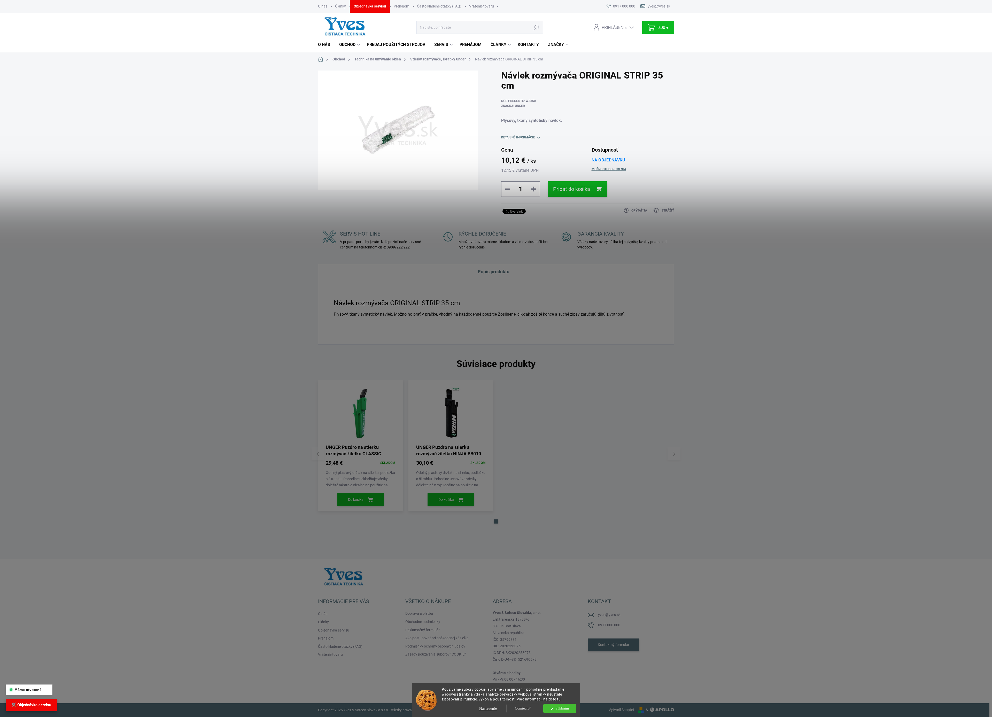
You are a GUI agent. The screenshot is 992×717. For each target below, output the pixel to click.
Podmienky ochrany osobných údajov (435, 646)
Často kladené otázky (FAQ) (439, 6)
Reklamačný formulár (422, 630)
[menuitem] (326, 44)
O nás (322, 6)
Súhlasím (562, 708)
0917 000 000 (609, 625)
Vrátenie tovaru (481, 6)
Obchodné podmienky (422, 622)
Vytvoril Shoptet (621, 710)
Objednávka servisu (370, 6)
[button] (496, 521)
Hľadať (536, 27)
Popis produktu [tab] (493, 271)
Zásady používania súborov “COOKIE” (435, 654)
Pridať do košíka (571, 189)
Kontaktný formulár (613, 645)
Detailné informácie (518, 137)
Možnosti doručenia (609, 169)
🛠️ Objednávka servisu (31, 705)
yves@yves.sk (609, 615)
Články (340, 6)
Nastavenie (488, 708)
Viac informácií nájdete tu (539, 699)
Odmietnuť (523, 708)
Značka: (513, 106)
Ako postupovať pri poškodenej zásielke (436, 638)
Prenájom (401, 6)
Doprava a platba (419, 613)
